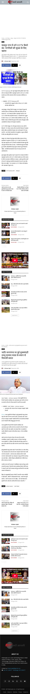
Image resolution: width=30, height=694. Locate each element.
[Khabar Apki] (3, 61)
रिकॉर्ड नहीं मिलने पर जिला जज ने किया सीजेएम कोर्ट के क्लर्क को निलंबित (22, 189)
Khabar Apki (8, 61)
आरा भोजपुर (7, 38)
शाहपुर (12, 38)
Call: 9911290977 (7, 670)
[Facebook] (5, 681)
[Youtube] (24, 681)
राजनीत (3, 227)
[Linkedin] (13, 681)
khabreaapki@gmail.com (14, 668)
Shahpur (18, 170)
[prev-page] (3, 246)
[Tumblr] (17, 681)
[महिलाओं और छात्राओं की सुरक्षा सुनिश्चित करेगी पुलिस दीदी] (6, 302)
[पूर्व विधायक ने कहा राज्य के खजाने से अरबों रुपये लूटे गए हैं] (6, 225)
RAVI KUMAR (14, 227)
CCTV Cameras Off (10, 170)
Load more (14, 315)
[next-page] (5, 246)
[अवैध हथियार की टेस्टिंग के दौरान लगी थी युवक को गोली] (6, 294)
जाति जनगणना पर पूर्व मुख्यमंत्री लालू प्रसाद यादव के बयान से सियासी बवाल (7, 189)
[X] (20, 681)
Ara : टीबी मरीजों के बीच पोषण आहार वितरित (19, 284)
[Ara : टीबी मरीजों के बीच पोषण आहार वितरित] (6, 286)
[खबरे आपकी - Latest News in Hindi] (15, 645)
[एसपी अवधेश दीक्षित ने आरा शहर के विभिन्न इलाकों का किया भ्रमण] (6, 310)
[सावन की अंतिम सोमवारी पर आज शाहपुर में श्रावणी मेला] (6, 233)
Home (3, 38)
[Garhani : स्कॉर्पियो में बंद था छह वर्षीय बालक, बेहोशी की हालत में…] (6, 278)
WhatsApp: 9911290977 (19, 670)
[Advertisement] (15, 20)
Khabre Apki (14, 242)
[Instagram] (9, 681)
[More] (20, 65)
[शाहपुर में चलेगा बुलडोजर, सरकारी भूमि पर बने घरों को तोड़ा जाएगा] (6, 241)
